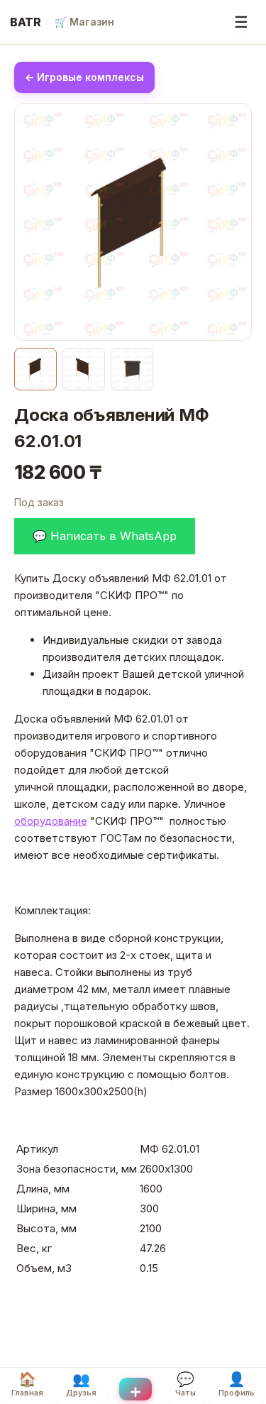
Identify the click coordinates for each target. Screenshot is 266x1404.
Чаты (185, 1384)
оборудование (50, 821)
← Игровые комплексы (84, 77)
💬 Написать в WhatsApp (105, 536)
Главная (27, 1384)
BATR (25, 22)
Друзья (81, 1384)
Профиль (236, 1384)
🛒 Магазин (84, 22)
